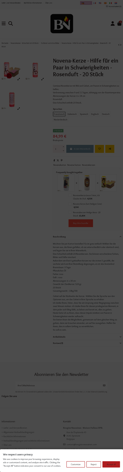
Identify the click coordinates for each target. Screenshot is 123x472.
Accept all (111, 464)
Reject (94, 464)
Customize (76, 464)
